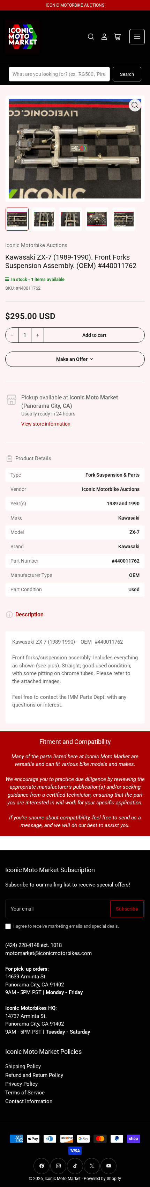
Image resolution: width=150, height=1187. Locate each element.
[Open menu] (137, 36)
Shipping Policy (23, 1066)
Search (127, 74)
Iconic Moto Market (63, 1178)
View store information (45, 424)
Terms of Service (25, 1093)
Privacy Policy (21, 1084)
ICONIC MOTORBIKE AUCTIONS (75, 5)
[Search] (91, 36)
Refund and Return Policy (34, 1075)
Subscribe (127, 909)
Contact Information (28, 1101)
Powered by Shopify (102, 1178)
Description (29, 614)
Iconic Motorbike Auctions (36, 245)
